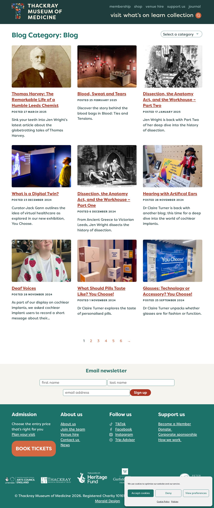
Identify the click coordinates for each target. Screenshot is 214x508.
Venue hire (155, 6)
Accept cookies (141, 493)
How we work (169, 439)
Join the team (73, 429)
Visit (116, 15)
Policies (174, 501)
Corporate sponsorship (177, 434)
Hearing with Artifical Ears (170, 193)
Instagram (124, 434)
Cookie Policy (163, 501)
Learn (158, 15)
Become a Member (174, 424)
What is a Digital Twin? (35, 193)
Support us (176, 6)
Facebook (123, 429)
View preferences (196, 493)
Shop (138, 6)
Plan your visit (23, 434)
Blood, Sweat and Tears (101, 94)
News (65, 445)
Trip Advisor (125, 439)
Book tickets (34, 448)
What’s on (136, 15)
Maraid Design (107, 501)
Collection (180, 15)
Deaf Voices (24, 288)
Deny (168, 493)
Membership (120, 6)
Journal (195, 6)
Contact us (70, 439)
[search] (198, 15)
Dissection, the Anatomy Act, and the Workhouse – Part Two (169, 99)
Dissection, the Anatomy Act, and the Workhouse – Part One (103, 199)
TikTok (120, 424)
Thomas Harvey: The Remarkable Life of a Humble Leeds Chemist (35, 99)
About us (68, 424)
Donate (165, 429)
